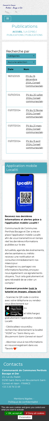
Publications (15, 35)
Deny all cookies (36, 413)
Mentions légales (23, 398)
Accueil (17, 31)
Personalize (25, 417)
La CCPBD (29, 31)
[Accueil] (12, 7)
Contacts (13, 364)
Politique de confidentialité (23, 402)
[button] (21, 56)
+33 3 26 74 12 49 (11, 386)
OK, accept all (15, 413)
